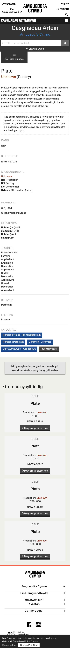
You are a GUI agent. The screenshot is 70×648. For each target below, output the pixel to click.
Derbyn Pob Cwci (29, 645)
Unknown (8, 77)
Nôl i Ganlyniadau (14, 59)
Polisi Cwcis (31, 641)
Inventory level (49, 348)
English (65, 3)
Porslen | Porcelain (13, 341)
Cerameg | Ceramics (40, 341)
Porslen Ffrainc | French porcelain (22, 334)
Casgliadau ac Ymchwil (18, 20)
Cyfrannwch (9, 3)
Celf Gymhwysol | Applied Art (19, 348)
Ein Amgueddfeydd (11, 10)
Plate (35, 403)
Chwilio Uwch (36, 48)
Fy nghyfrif (62, 8)
